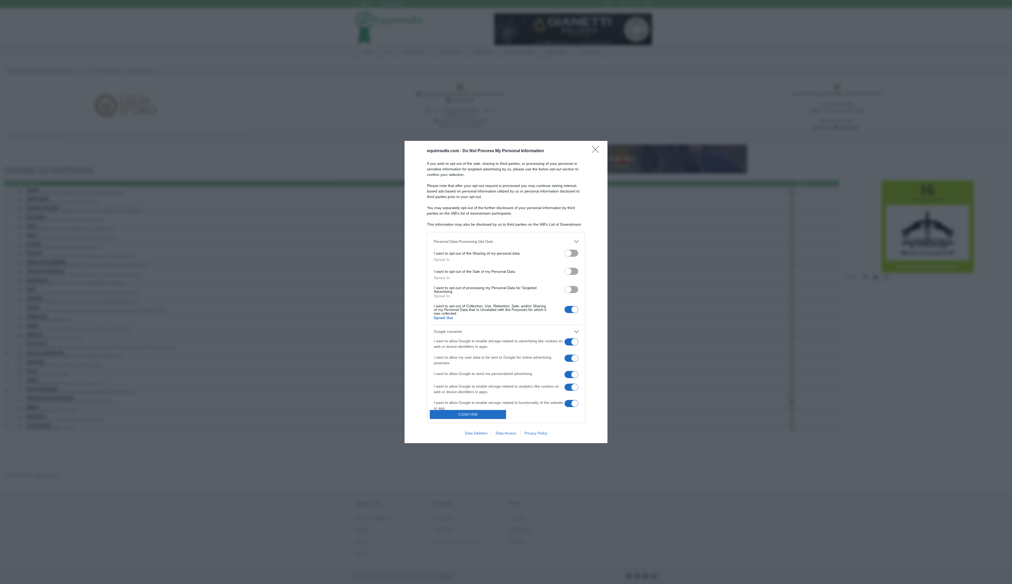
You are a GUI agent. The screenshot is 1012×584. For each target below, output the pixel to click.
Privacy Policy (535, 433)
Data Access (506, 433)
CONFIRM (468, 415)
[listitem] (506, 241)
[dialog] (506, 292)
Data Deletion (476, 433)
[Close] (597, 151)
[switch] (571, 253)
